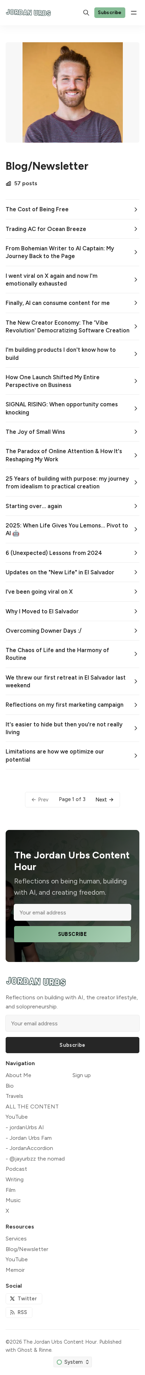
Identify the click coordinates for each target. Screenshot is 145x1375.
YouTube (17, 1259)
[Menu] (133, 12)
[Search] (86, 12)
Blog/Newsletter (27, 1249)
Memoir (15, 1270)
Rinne (45, 1350)
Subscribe (110, 12)
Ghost (24, 1350)
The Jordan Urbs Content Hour (60, 1342)
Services (16, 1238)
